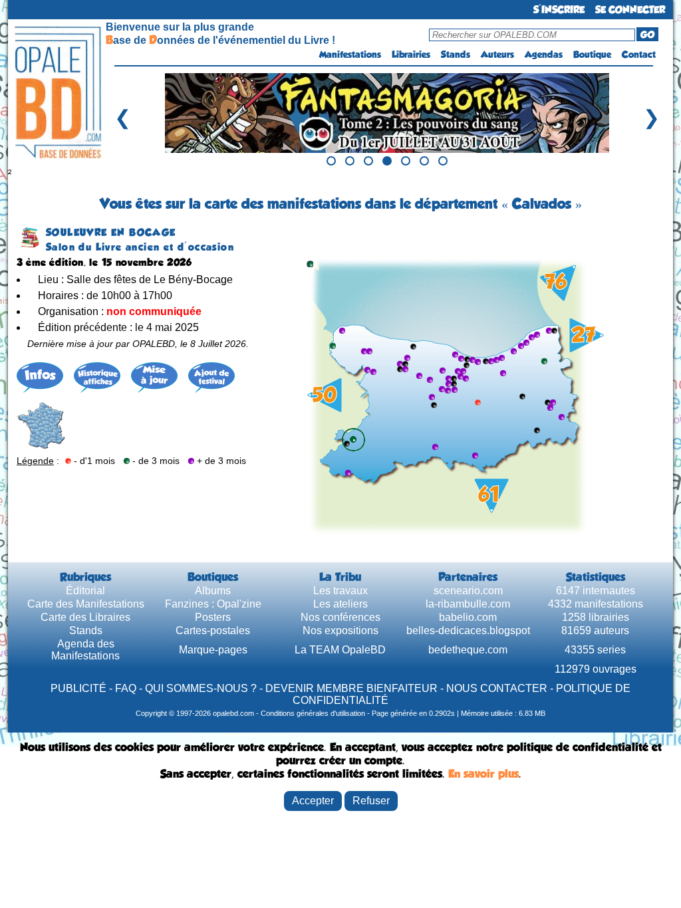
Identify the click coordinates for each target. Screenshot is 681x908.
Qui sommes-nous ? (201, 688)
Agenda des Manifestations (85, 649)
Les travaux (340, 590)
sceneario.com (468, 590)
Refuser (371, 800)
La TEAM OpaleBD (340, 649)
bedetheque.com (467, 649)
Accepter (313, 800)
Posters (213, 617)
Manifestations (350, 54)
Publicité (78, 688)
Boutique (592, 54)
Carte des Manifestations (85, 604)
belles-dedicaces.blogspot (468, 630)
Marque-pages (213, 649)
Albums (213, 590)
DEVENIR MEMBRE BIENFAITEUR (351, 688)
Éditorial (85, 590)
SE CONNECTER (630, 9)
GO (647, 34)
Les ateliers (340, 604)
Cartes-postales (213, 630)
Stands (455, 54)
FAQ (125, 688)
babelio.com (468, 617)
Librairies (411, 54)
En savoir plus (483, 773)
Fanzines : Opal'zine (213, 604)
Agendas (544, 54)
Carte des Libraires (85, 617)
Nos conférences (340, 617)
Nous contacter (496, 688)
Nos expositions (340, 630)
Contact (639, 54)
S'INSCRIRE (559, 9)
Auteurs (497, 54)
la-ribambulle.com (468, 604)
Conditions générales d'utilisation (313, 713)
